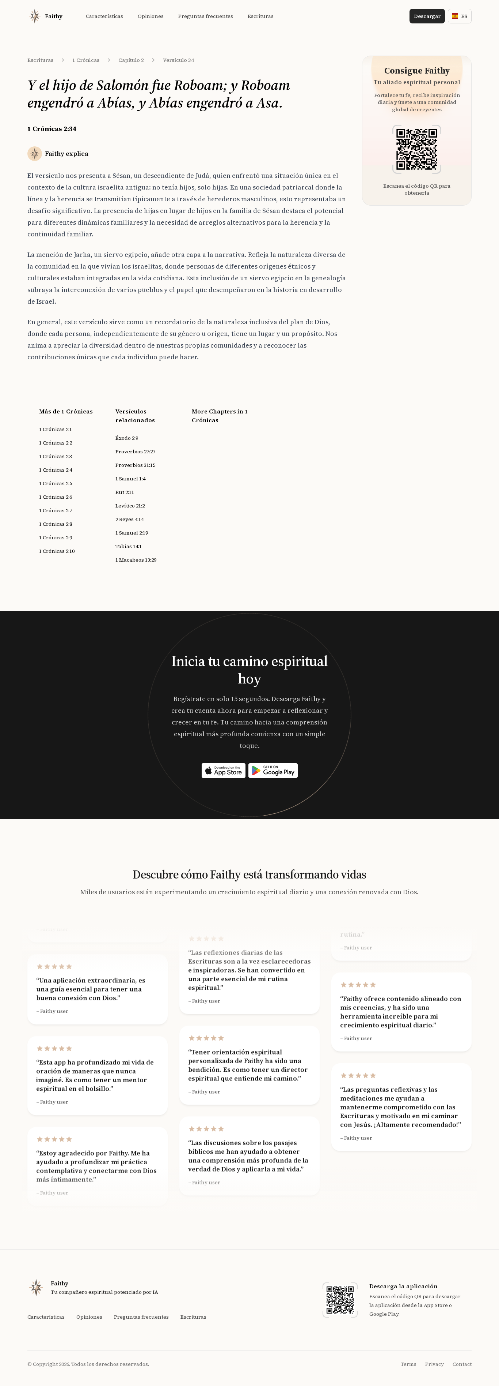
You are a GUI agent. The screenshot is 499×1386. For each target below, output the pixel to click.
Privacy (434, 1364)
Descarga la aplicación (403, 1286)
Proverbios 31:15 (135, 465)
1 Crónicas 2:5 (55, 483)
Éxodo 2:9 (126, 438)
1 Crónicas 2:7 (55, 510)
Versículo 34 (178, 60)
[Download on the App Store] (223, 770)
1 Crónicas (85, 60)
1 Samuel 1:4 (130, 478)
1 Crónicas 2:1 (55, 429)
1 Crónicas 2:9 (55, 537)
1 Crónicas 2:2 (55, 442)
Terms (408, 1364)
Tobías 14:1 (128, 546)
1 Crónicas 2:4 (55, 469)
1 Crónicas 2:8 (55, 524)
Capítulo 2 (131, 60)
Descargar (427, 16)
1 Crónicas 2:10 (57, 551)
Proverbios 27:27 (135, 451)
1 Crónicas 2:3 (55, 456)
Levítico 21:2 (130, 505)
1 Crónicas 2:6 (55, 497)
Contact (462, 1364)
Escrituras (40, 60)
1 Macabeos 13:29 (135, 559)
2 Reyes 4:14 (129, 519)
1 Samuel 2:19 (131, 532)
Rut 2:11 (124, 492)
